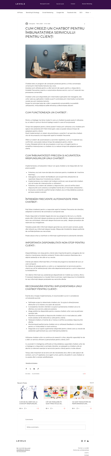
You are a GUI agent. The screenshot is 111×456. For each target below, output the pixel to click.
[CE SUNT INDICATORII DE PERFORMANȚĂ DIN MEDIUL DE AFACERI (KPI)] (82, 392)
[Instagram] (82, 441)
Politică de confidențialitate (81, 450)
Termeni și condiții (83, 448)
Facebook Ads (71, 12)
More (87, 12)
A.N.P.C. (87, 452)
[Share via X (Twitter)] (30, 368)
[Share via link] (38, 368)
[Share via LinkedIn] (34, 368)
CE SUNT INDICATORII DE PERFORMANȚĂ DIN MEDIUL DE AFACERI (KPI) (81, 403)
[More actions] (85, 24)
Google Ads (60, 12)
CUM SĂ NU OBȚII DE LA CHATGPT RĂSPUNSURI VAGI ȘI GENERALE (28, 403)
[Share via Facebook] (26, 368)
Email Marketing (47, 12)
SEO (81, 12)
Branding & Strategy (32, 12)
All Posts (20, 12)
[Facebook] (85, 441)
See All (92, 383)
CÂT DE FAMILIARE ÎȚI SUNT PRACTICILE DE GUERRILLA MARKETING (55, 403)
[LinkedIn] (88, 441)
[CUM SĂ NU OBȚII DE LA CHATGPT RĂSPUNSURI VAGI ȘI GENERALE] (29, 392)
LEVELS (20, 4)
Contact (86, 455)
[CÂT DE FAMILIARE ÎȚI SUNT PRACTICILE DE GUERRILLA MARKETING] (55, 392)
